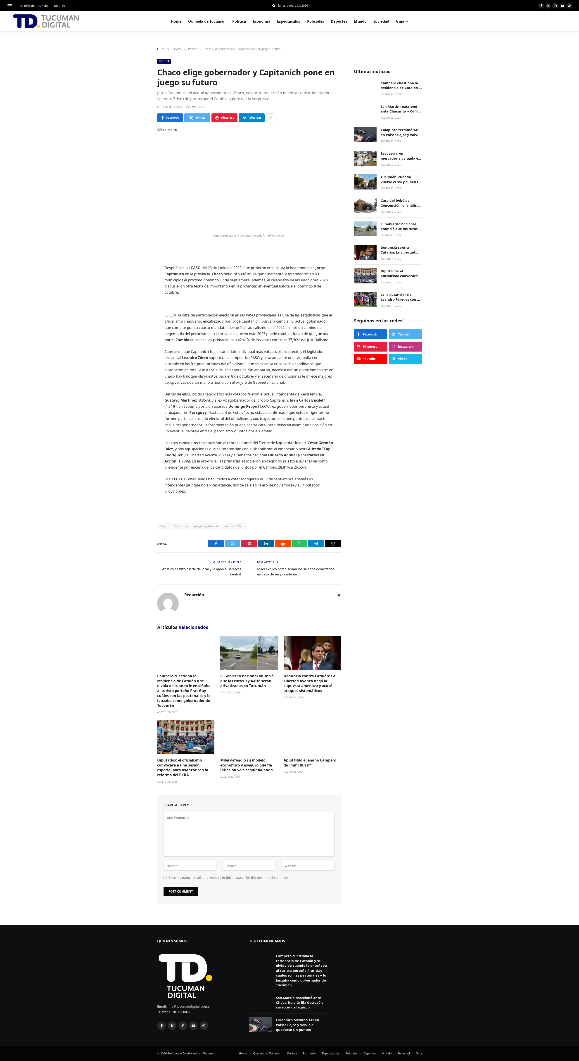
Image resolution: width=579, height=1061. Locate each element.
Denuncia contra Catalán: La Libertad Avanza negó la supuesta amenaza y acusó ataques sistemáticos (309, 683)
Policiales (315, 21)
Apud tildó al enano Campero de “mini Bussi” (310, 763)
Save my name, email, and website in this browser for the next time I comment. (229, 877)
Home (176, 21)
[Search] (273, 6)
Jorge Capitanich (206, 526)
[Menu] (9, 6)
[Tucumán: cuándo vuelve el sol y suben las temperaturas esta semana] (365, 181)
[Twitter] (141, 272)
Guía (400, 21)
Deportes (339, 21)
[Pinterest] (141, 295)
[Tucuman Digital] (46, 21)
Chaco (163, 526)
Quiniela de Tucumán (33, 6)
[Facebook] (141, 260)
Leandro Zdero (233, 526)
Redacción (194, 595)
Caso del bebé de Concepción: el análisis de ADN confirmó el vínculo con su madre (400, 203)
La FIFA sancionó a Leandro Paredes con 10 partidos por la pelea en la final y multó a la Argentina (401, 297)
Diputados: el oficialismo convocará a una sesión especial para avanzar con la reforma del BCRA (182, 767)
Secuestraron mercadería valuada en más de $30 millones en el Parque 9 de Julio (401, 156)
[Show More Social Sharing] (270, 117)
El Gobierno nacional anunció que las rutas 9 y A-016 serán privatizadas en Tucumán (247, 681)
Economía (261, 21)
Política (239, 21)
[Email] (141, 318)
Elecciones (181, 526)
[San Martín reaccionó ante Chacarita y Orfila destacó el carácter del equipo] (365, 111)
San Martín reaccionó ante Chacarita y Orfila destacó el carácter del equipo (400, 109)
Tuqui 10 (59, 6)
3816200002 (180, 1012)
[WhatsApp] (141, 306)
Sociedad (381, 21)
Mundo (360, 21)
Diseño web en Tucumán (199, 1053)
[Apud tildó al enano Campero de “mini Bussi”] (312, 737)
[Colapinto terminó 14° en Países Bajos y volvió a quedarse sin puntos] (365, 134)
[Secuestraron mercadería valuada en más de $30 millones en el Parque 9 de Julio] (365, 158)
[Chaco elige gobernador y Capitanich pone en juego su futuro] (249, 179)
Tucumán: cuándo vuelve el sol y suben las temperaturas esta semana (401, 179)
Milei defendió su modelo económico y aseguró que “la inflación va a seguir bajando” (247, 765)
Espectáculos (288, 21)
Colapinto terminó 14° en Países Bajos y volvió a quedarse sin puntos (400, 132)
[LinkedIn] (141, 283)
